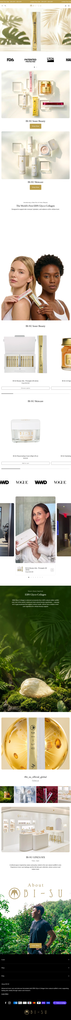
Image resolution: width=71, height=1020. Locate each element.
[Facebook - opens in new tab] (5, 1003)
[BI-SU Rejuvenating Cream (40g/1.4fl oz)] (25, 429)
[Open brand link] (10, 60)
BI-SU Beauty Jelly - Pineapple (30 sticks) (25, 381)
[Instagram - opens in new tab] (9, 1003)
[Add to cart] (52, 569)
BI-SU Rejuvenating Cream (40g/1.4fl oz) (25, 456)
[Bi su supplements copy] (35, 94)
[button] (2, 6)
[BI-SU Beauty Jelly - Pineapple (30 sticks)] (25, 354)
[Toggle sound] (52, 560)
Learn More (4, 994)
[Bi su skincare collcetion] (35, 155)
